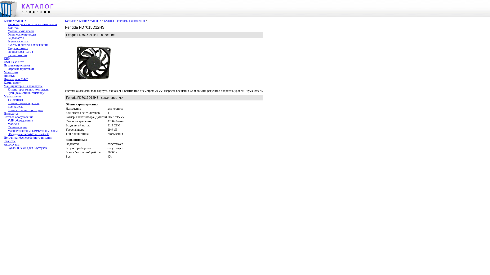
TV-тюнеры (15, 99)
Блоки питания (17, 55)
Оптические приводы (22, 34)
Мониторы (11, 72)
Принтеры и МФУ (16, 79)
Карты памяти (13, 82)
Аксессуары (12, 144)
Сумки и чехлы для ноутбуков (27, 148)
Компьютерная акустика (23, 103)
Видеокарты (16, 38)
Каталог (70, 20)
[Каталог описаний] (28, 16)
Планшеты (11, 113)
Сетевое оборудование (18, 117)
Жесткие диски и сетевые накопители (32, 24)
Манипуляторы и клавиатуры (23, 86)
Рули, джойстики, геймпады (26, 93)
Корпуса (13, 27)
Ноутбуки (10, 75)
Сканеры (10, 141)
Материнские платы (21, 31)
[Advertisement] (151, 63)
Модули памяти (18, 48)
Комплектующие (15, 20)
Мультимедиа (12, 96)
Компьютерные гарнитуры (25, 110)
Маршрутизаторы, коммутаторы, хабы (33, 130)
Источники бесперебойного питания (28, 137)
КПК (7, 58)
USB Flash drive (14, 62)
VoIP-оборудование (20, 120)
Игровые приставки (17, 65)
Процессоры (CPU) (20, 51)
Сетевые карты (17, 127)
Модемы (13, 123)
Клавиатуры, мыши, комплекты (28, 89)
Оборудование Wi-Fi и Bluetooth (28, 134)
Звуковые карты (18, 41)
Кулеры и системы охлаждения (28, 44)
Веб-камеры (15, 106)
